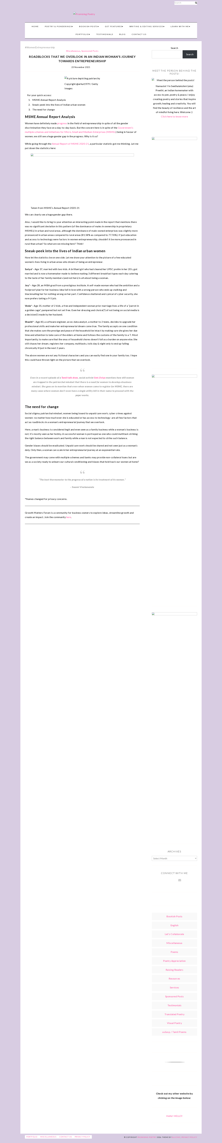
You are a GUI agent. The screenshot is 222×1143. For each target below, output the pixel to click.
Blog (122, 34)
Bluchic (176, 1137)
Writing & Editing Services (146, 26)
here (68, 517)
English (174, 925)
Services (174, 987)
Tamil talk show (69, 377)
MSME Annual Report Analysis (49, 99)
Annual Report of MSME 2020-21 (70, 143)
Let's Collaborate (174, 934)
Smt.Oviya (99, 377)
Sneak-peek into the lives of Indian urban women (58, 104)
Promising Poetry (147, 1137)
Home (35, 26)
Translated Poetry (174, 1014)
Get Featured (113, 26)
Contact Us (139, 34)
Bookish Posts (88, 26)
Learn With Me (180, 26)
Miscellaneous (73, 51)
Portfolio (82, 34)
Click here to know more (174, 116)
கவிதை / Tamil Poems (174, 1031)
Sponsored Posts (89, 51)
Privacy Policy (82, 1137)
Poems (174, 951)
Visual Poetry (174, 1023)
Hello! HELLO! (174, 1115)
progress (62, 123)
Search (174, 47)
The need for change (43, 109)
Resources (174, 978)
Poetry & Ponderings (58, 26)
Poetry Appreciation (174, 960)
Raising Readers (174, 969)
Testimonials (104, 34)
